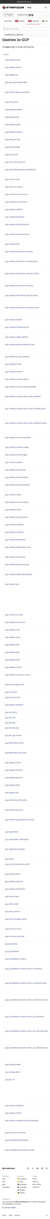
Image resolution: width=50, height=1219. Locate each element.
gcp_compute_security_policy (16, 517)
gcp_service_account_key (14, 936)
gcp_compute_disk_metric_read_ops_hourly (22, 273)
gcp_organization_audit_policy (17, 839)
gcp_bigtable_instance (14, 132)
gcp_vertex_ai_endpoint (14, 1105)
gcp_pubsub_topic (12, 896)
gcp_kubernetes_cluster (14, 743)
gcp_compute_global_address (16, 337)
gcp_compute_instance (14, 371)
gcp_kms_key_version (13, 735)
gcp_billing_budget (12, 147)
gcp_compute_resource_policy (16, 502)
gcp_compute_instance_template (18, 437)
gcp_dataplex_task (12, 652)
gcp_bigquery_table (12, 124)
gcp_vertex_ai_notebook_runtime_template (21, 1120)
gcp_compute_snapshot (14, 524)
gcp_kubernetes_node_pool (15, 753)
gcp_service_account (13, 929)
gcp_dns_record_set (12, 697)
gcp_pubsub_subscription (15, 889)
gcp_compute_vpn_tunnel (15, 622)
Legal (10, 1215)
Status (4, 1215)
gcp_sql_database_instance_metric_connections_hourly (26, 1000)
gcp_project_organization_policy (17, 864)
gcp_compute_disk (12, 244)
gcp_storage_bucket (13, 1064)
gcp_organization (12, 832)
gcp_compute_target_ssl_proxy (17, 564)
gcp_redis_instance (12, 911)
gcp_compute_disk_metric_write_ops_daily (21, 295)
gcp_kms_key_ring (12, 728)
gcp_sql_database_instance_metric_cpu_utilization (24, 1016)
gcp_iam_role (10, 717)
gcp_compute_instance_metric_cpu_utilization (23, 396)
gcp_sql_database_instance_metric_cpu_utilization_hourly (27, 1048)
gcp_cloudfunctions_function (16, 194)
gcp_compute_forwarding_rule (17, 327)
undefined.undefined (13, 34)
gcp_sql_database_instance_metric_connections (23, 968)
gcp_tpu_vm (9, 1079)
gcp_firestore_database (14, 705)
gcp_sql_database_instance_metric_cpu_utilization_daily (26, 1031)
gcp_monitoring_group (14, 810)
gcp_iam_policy (11, 712)
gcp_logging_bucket (13, 762)
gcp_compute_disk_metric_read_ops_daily (21, 261)
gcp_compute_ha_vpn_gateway (17, 356)
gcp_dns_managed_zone (14, 684)
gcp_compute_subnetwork (15, 539)
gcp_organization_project (15, 849)
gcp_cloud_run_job (12, 179)
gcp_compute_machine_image (17, 447)
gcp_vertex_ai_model (13, 1113)
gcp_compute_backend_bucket (17, 224)
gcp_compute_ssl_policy (14, 532)
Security (17, 1215)
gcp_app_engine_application (16, 82)
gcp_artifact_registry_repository (17, 92)
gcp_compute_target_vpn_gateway (18, 574)
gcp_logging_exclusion (14, 770)
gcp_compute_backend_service (17, 234)
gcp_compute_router (13, 509)
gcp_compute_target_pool (15, 557)
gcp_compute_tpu (12, 584)
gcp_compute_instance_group (16, 379)
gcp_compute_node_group (15, 470)
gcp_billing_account (13, 139)
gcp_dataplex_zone (12, 660)
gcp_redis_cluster (12, 904)
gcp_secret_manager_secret (16, 919)
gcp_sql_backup (11, 944)
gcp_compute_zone (12, 630)
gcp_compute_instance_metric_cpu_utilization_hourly (25, 423)
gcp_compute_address (14, 209)
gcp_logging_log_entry (14, 777)
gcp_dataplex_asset (12, 637)
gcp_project (9, 859)
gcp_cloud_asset (11, 154)
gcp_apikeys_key (11, 75)
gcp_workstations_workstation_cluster (19, 1150)
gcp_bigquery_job (12, 117)
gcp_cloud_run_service (14, 187)
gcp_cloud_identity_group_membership (20, 169)
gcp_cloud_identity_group (15, 162)
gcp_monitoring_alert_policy (16, 800)
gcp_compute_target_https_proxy (18, 547)
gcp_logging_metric (12, 785)
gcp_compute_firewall (13, 319)
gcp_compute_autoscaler (14, 217)
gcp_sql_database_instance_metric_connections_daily (26, 983)
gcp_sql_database (12, 951)
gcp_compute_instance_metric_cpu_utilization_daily (25, 408)
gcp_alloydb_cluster (12, 60)
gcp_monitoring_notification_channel (19, 820)
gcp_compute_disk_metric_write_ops (19, 285)
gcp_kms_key (10, 723)
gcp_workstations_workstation (16, 1140)
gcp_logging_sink (12, 792)
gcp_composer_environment (16, 202)
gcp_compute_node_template (16, 477)
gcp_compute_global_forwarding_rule (19, 344)
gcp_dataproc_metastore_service (17, 675)
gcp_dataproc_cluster (13, 667)
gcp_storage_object (12, 1072)
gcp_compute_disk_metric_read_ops (19, 251)
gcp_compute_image (13, 364)
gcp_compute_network (14, 462)
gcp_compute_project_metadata (17, 485)
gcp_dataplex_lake (12, 645)
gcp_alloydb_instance (13, 67)
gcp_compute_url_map (14, 615)
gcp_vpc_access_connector (15, 1132)
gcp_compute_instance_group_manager (20, 386)
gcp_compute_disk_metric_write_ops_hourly (22, 307)
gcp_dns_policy (11, 692)
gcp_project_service (12, 874)
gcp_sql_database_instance (15, 959)
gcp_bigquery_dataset (13, 109)
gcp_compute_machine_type (16, 455)
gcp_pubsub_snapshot (14, 881)
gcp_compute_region (13, 494)
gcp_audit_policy (11, 102)
